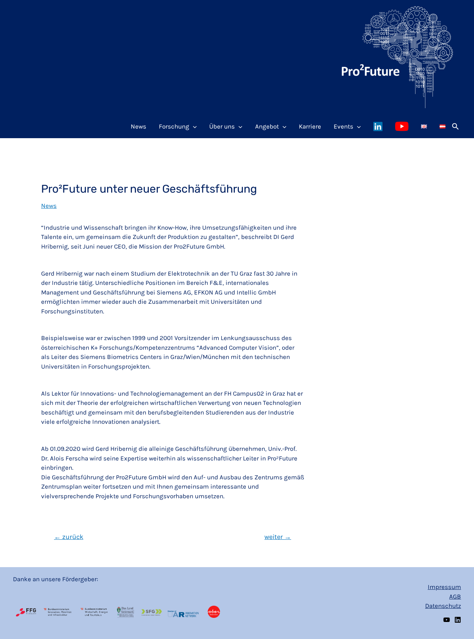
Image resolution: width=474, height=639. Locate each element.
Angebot (267, 126)
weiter (277, 536)
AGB (455, 596)
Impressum (444, 586)
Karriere (310, 126)
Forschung (174, 126)
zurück (68, 536)
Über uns (222, 126)
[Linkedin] (457, 619)
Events (343, 126)
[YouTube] (446, 619)
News (138, 126)
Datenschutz (443, 605)
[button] (455, 126)
